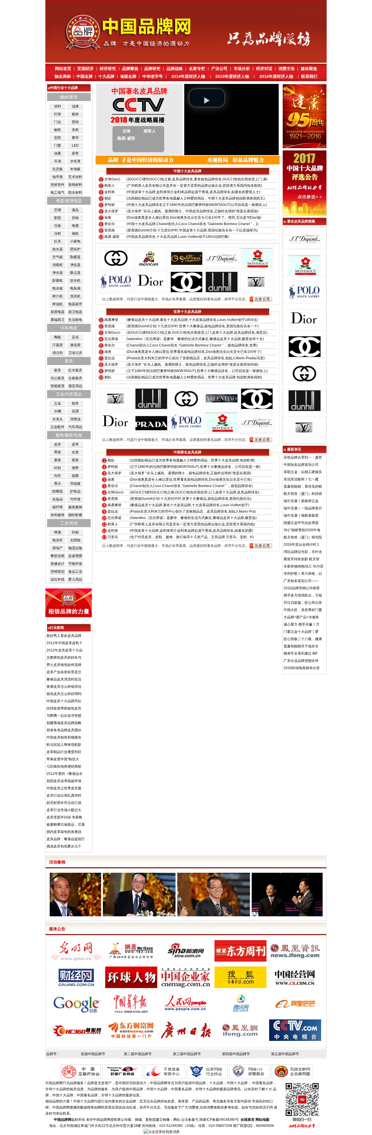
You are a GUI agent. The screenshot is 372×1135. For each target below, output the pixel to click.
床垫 (75, 153)
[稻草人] (151, 267)
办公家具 (58, 378)
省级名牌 (128, 76)
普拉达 (109, 358)
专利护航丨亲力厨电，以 (303, 574)
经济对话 (264, 68)
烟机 (75, 233)
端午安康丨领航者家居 (301, 515)
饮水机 (75, 281)
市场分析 (242, 68)
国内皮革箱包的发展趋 (63, 832)
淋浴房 (75, 345)
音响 (75, 218)
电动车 (57, 540)
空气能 (57, 257)
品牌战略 (175, 68)
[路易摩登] (116, 408)
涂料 (57, 106)
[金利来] (186, 267)
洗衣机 (75, 296)
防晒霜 (57, 491)
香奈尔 (109, 224)
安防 (57, 138)
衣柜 (75, 130)
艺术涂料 (75, 177)
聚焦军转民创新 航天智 (301, 559)
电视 (75, 226)
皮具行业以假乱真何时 (63, 795)
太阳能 (75, 540)
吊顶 (57, 161)
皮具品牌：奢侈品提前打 (65, 839)
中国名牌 (84, 76)
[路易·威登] (257, 291)
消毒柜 (57, 265)
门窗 (57, 145)
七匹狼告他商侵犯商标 (63, 766)
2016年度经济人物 (276, 76)
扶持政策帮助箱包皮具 (63, 708)
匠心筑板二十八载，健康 (303, 639)
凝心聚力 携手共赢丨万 (301, 624)
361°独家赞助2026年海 (302, 530)
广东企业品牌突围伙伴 (301, 661)
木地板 (75, 169)
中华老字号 (152, 76)
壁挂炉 (75, 249)
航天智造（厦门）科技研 (303, 494)
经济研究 (108, 68)
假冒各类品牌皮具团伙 (63, 730)
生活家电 (75, 320)
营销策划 (58, 572)
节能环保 (75, 564)
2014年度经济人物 (188, 76)
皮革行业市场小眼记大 (63, 810)
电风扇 (75, 288)
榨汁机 (57, 296)
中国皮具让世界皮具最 (63, 788)
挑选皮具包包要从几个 (63, 846)
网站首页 (63, 68)
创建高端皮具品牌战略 (63, 723)
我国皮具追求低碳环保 (63, 781)
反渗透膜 (75, 556)
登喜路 (109, 230)
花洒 (75, 411)
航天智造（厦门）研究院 (303, 537)
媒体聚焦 (309, 68)
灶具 (57, 241)
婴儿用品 (75, 579)
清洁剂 (57, 353)
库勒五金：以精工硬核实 (303, 472)
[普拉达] (151, 432)
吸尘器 (75, 273)
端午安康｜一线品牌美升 (303, 508)
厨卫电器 (75, 312)
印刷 (75, 532)
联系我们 (309, 76)
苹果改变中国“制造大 (62, 759)
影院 (57, 218)
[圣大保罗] (116, 291)
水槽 (57, 411)
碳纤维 (57, 507)
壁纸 (75, 122)
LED (75, 145)
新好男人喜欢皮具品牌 (63, 636)
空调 (57, 210)
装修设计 (58, 564)
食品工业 (75, 572)
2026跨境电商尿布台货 (302, 668)
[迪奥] (151, 291)
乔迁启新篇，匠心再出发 (303, 603)
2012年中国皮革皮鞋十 (64, 643)
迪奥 (107, 217)
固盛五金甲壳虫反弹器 (301, 523)
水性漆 (75, 161)
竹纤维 (75, 499)
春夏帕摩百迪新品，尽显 (65, 824)
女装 (75, 452)
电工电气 (58, 193)
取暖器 (75, 257)
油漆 (75, 106)
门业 (57, 122)
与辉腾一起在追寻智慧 (63, 716)
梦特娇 (109, 205)
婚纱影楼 (75, 515)
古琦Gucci (112, 179)
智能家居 (58, 386)
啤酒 (57, 532)
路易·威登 (111, 237)
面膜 (75, 476)
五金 (57, 403)
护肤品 (75, 491)
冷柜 (57, 233)
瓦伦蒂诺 (111, 339)
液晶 (75, 210)
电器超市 (75, 304)
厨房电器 (58, 312)
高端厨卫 (58, 320)
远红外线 (58, 579)
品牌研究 (152, 68)
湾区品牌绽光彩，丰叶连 (303, 552)
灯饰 (57, 114)
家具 (57, 370)
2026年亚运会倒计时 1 (301, 545)
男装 (57, 452)
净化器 (75, 265)
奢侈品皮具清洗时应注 (63, 679)
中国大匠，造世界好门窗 (303, 610)
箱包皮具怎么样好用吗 (63, 694)
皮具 (57, 444)
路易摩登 (111, 320)
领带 (75, 468)
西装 (75, 460)
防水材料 (75, 193)
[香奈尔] (186, 291)
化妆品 (57, 499)
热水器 (57, 249)
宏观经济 (85, 68)
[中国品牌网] (186, 62)
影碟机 (57, 281)
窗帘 (75, 138)
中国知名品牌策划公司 (301, 465)
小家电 (75, 241)
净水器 (57, 273)
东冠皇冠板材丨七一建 (301, 479)
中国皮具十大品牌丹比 (63, 701)
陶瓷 (57, 337)
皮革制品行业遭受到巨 (63, 752)
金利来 (109, 192)
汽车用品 (75, 427)
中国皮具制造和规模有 (63, 737)
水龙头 (57, 419)
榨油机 (57, 304)
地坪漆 (57, 177)
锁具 (75, 403)
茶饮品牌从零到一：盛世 (303, 457)
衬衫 (57, 468)
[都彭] (221, 267)
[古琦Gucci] (116, 267)
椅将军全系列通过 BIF (301, 653)
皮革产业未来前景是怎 (63, 672)
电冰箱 (57, 288)
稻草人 (109, 186)
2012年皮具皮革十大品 (64, 650)
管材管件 (58, 185)
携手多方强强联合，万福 (303, 595)
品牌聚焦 (130, 68)
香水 (57, 484)
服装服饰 (75, 507)
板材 (75, 114)
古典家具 (75, 378)
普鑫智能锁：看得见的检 (303, 486)
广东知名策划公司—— (301, 581)
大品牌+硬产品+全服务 (301, 617)
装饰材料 (75, 185)
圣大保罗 (111, 211)
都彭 (107, 198)
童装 (57, 460)
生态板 (57, 169)
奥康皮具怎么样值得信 (63, 687)
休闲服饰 (58, 515)
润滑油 (75, 419)
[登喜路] (221, 291)
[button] (207, 97)
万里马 (113, 537)
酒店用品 (75, 386)
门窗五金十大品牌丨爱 (301, 632)
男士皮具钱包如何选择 (63, 665)
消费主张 (286, 68)
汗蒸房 (57, 345)
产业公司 (219, 68)
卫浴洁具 (75, 353)
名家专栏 (197, 68)
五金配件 (58, 427)
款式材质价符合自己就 (63, 803)
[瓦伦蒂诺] (221, 408)
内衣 (57, 476)
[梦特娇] (257, 267)
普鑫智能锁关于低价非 (301, 646)
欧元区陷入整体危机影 (63, 745)
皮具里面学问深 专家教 (64, 817)
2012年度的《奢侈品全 (64, 774)
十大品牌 (106, 76)
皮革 (75, 444)
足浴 (75, 337)
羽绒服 (75, 484)
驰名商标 (63, 76)
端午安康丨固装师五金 (301, 501)
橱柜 (57, 130)
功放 (57, 226)
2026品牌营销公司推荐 (302, 588)
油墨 (57, 153)
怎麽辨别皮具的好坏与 (63, 658)
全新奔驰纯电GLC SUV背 (303, 566)
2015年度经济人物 (232, 76)
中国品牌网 (101, 1120)
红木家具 (75, 370)
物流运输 (75, 548)
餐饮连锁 (58, 556)
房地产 (57, 548)
